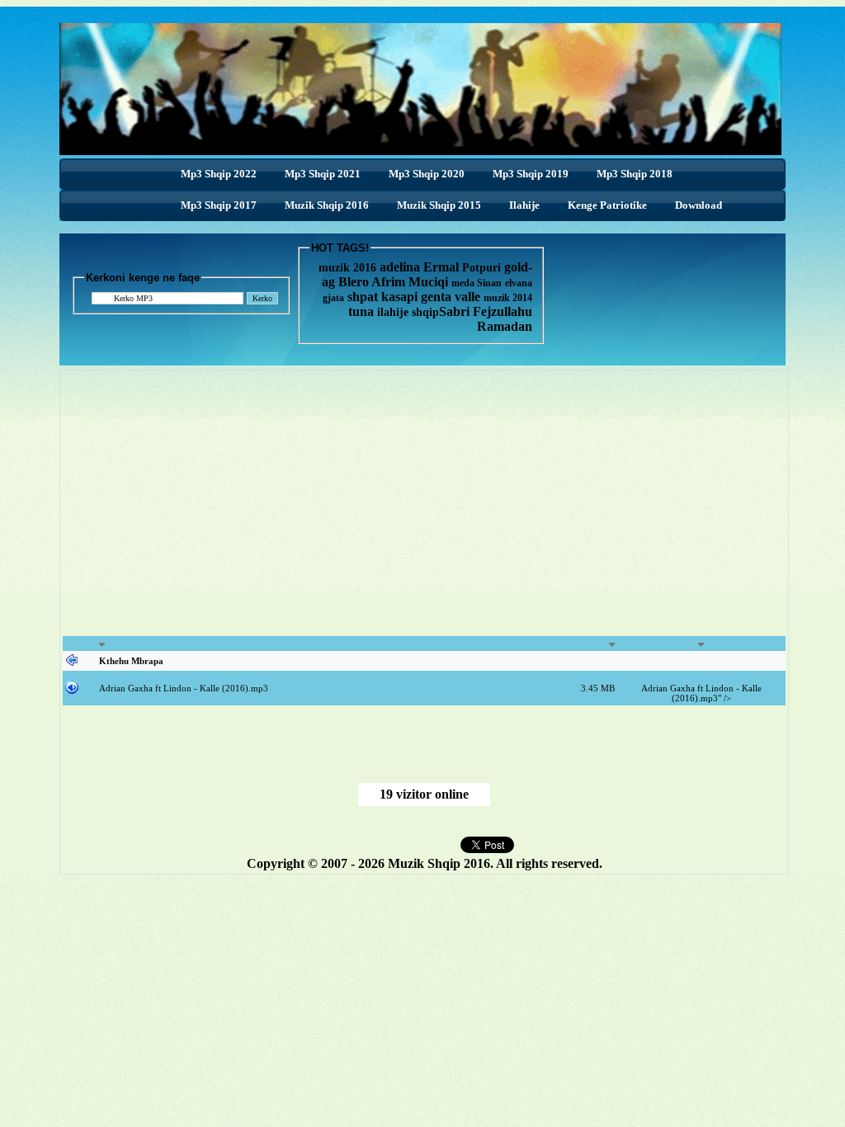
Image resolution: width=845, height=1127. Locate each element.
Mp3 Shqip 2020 (427, 173)
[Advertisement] (283, 512)
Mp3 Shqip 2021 (323, 173)
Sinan (489, 283)
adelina (400, 267)
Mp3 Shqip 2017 (219, 205)
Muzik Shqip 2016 (327, 205)
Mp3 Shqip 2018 (635, 173)
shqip (425, 312)
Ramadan (504, 326)
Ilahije (524, 205)
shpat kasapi (382, 297)
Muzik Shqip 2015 (439, 205)
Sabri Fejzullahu (485, 311)
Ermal (442, 267)
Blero (353, 282)
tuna (361, 311)
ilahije (392, 312)
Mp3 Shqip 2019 (531, 173)
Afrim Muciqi (409, 282)
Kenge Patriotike (607, 205)
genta (436, 297)
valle (469, 297)
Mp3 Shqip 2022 (219, 173)
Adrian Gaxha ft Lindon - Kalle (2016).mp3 (183, 688)
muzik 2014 (508, 298)
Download (698, 205)
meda (462, 283)
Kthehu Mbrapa (131, 661)
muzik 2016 (347, 268)
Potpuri (481, 268)
